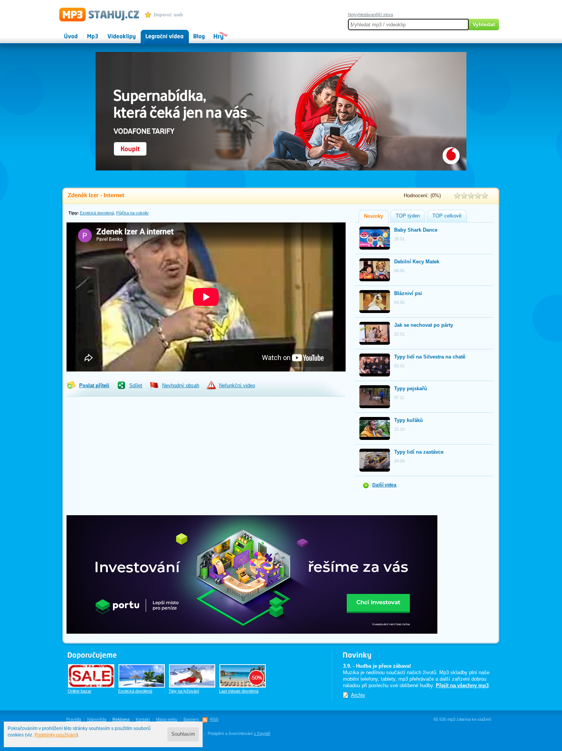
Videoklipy (114, 33)
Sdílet (135, 385)
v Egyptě (262, 733)
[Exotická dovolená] (141, 676)
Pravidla (73, 719)
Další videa (384, 485)
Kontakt (143, 719)
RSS (214, 719)
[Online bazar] (91, 676)
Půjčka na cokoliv (132, 213)
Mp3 (87, 33)
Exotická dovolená (97, 213)
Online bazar (79, 691)
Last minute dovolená (238, 691)
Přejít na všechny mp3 (462, 685)
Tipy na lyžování (184, 691)
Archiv (358, 695)
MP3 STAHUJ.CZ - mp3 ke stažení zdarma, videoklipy (95, 14)
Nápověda (96, 719)
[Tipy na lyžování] (192, 676)
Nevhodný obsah (180, 385)
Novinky (373, 216)
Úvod (64, 33)
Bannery (191, 719)
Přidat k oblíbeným (166, 14)
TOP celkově (446, 216)
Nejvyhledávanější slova (370, 14)
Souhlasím (183, 734)
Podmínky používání (55, 735)
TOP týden (408, 216)
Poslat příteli (94, 385)
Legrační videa (157, 33)
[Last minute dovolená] (242, 676)
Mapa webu (166, 719)
